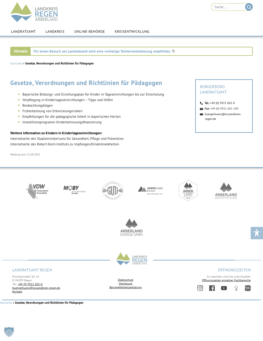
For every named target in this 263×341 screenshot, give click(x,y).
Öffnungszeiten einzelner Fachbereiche (226, 280)
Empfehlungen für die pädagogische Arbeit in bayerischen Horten (71, 116)
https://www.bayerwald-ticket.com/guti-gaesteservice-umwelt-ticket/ (112, 190)
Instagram (200, 288)
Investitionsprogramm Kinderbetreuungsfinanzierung (62, 122)
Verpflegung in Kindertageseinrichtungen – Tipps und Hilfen (67, 100)
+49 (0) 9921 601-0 (222, 103)
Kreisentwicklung (132, 31)
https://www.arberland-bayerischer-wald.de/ (188, 190)
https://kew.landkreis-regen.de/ (226, 190)
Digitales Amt (236, 288)
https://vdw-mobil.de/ (37, 190)
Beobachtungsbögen (37, 105)
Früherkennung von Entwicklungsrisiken (52, 111)
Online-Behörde (89, 31)
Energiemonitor (248, 288)
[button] (9, 332)
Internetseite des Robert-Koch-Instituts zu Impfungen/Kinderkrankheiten (64, 144)
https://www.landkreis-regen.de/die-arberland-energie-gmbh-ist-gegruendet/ (131, 227)
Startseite (16, 63)
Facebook (212, 288)
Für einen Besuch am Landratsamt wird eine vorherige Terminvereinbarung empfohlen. (102, 51)
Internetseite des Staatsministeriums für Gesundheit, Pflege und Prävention (66, 138)
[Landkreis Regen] (131, 259)
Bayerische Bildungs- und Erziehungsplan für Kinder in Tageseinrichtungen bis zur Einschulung (93, 94)
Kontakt (17, 291)
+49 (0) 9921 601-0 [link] (30, 284)
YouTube (224, 288)
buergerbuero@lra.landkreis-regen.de (36, 288)
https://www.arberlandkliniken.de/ (150, 190)
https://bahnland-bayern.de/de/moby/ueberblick (74, 190)
